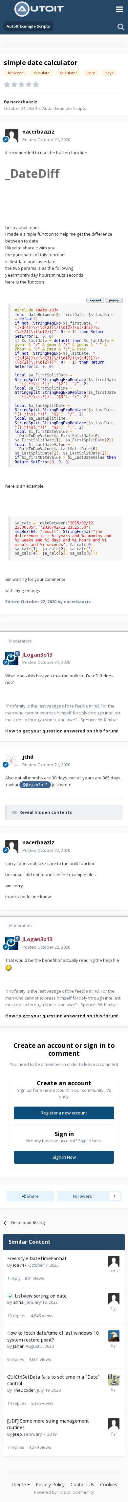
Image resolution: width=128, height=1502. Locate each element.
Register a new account (64, 1113)
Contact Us (82, 1484)
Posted (46, 139)
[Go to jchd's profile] (11, 761)
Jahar (18, 1346)
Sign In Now (64, 1157)
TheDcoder (24, 1390)
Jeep (17, 1434)
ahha (18, 1302)
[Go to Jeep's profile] (113, 1423)
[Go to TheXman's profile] (113, 1336)
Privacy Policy (50, 1484)
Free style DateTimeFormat (37, 1258)
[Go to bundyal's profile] (113, 1298)
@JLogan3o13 (35, 784)
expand (95, 300)
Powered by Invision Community (64, 1492)
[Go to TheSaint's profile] (113, 1380)
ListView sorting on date (41, 1296)
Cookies (108, 1484)
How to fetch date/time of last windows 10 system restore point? (53, 1336)
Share (32, 1196)
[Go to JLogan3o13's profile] (11, 658)
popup (114, 300)
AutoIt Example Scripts (64, 108)
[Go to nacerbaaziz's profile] (11, 135)
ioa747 (19, 1265)
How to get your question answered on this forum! (61, 731)
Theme (19, 1484)
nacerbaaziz (23, 102)
